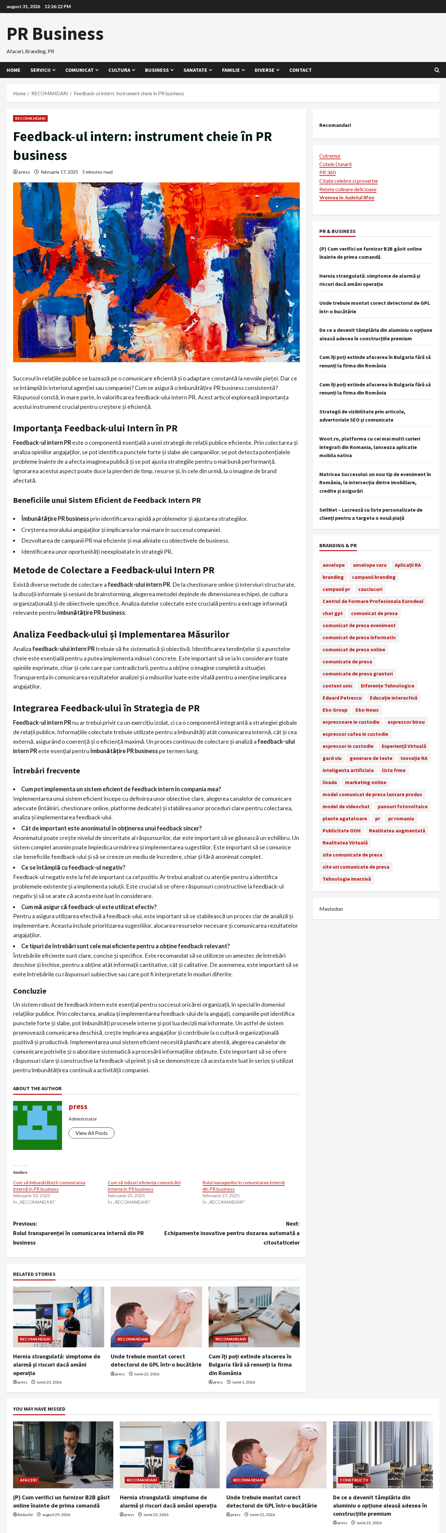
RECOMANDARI (30, 118)
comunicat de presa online (354, 649)
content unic (338, 685)
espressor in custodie (348, 745)
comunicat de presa (374, 613)
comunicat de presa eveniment (359, 625)
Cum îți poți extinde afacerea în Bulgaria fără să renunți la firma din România (250, 1364)
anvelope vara (370, 564)
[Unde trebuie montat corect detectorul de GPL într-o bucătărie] (156, 1317)
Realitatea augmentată (397, 830)
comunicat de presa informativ (359, 637)
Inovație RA (414, 757)
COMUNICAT (79, 70)
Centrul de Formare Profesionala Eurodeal (373, 600)
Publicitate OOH (342, 830)
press (24, 172)
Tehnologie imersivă (347, 878)
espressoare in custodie (351, 721)
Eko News (367, 709)
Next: (232, 1233)
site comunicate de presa (352, 854)
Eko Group (335, 709)
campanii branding (374, 576)
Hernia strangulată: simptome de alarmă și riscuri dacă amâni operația (56, 1364)
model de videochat (346, 806)
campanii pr (336, 588)
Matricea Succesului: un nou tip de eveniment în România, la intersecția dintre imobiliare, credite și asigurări (375, 482)
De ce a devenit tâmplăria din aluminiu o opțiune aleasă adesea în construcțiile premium (380, 1505)
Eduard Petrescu (342, 697)
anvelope (334, 564)
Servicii (40, 70)
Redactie (25, 1514)
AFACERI (28, 1480)
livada (330, 782)
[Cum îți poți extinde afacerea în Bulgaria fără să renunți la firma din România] (254, 1317)
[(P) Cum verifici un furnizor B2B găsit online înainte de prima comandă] (63, 1454)
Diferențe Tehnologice (387, 685)
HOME (14, 70)
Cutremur (330, 155)
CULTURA (119, 70)
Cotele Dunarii (335, 164)
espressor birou (406, 721)
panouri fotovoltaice (403, 806)
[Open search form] (437, 70)
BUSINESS (157, 70)
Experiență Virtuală (404, 745)
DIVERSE (265, 70)
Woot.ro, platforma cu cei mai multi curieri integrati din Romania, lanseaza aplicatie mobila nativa (369, 446)
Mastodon (331, 908)
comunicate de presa (347, 661)
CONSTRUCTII (354, 1480)
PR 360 (327, 172)
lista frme (394, 769)
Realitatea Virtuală (345, 842)
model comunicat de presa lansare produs (372, 794)
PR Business (55, 33)
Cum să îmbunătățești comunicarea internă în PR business (49, 1186)
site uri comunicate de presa (356, 866)
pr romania (401, 818)
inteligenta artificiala (348, 769)
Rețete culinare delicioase (347, 189)
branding (333, 576)
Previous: (78, 1233)
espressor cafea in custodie (355, 733)
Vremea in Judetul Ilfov (346, 197)
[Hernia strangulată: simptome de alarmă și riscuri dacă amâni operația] (58, 1317)
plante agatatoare (345, 818)
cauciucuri (370, 588)
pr (377, 818)
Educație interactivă (393, 697)
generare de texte (371, 757)
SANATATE (195, 70)
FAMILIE (231, 70)
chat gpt (333, 613)
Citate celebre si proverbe (348, 180)
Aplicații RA (408, 564)
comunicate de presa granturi (358, 673)
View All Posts (91, 1133)
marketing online (365, 782)
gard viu (332, 757)
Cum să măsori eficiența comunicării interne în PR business (144, 1186)
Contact (300, 70)
